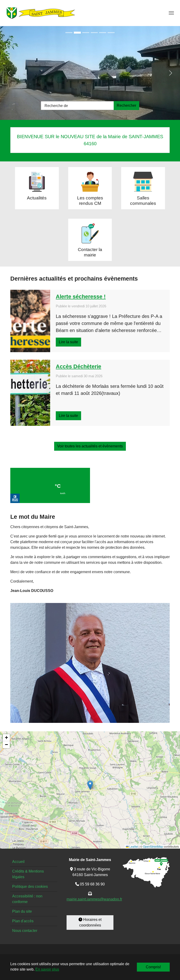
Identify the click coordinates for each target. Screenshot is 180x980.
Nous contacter (24, 931)
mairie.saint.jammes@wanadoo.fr (94, 899)
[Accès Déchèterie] (30, 393)
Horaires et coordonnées (90, 922)
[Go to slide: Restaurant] (102, 32)
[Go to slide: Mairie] (94, 32)
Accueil (18, 862)
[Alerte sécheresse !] (30, 321)
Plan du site (22, 911)
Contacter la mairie (90, 252)
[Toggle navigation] (171, 13)
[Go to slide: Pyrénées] (111, 32)
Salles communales (143, 200)
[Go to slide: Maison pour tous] (68, 32)
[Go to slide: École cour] (85, 32)
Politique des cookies (30, 886)
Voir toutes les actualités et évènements (90, 446)
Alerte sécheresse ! (81, 297)
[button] (90, 785)
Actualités (37, 197)
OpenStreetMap (153, 846)
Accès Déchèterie (78, 366)
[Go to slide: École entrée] (77, 32)
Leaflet (133, 846)
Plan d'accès (23, 921)
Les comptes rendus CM (90, 200)
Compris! (153, 967)
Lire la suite (68, 342)
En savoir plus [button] (47, 969)
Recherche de (56, 106)
